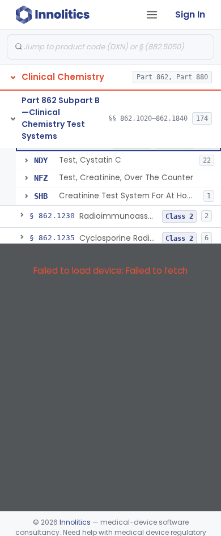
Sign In (190, 14)
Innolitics (75, 522)
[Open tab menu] (152, 14)
